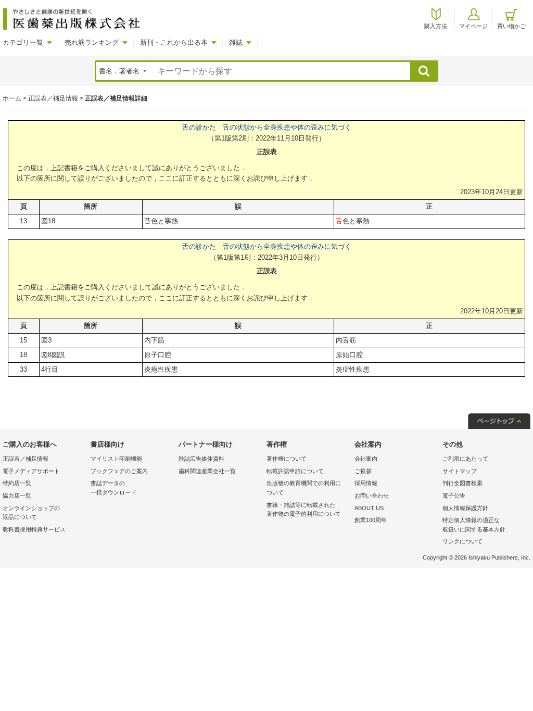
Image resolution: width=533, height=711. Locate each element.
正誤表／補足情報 (53, 98)
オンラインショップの (31, 512)
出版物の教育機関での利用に (303, 488)
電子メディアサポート (31, 471)
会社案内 (365, 458)
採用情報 (365, 483)
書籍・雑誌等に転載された (303, 509)
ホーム (12, 98)
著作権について (286, 458)
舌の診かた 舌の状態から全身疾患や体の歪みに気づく (266, 127)
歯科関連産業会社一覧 (207, 471)
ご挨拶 (363, 471)
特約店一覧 (17, 483)
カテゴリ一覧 (23, 42)
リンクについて (462, 541)
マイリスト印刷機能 (116, 458)
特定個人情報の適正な (473, 524)
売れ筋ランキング (92, 42)
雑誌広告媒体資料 (201, 458)
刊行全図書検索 (462, 483)
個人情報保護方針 (465, 508)
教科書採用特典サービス (34, 529)
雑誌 (236, 42)
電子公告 (453, 495)
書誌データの (113, 488)
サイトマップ (459, 471)
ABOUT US (369, 508)
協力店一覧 (17, 495)
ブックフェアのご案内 (119, 471)
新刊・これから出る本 (174, 42)
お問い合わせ (371, 495)
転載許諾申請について (295, 471)
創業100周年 (370, 520)
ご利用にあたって (465, 458)
